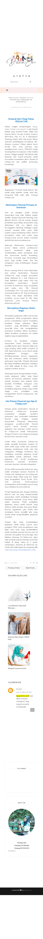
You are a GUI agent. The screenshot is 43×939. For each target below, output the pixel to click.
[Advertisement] (21, 28)
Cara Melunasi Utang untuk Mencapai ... (17, 607)
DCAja (19, 689)
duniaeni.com (17, 107)
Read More (12, 851)
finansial (14, 563)
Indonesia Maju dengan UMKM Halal (18, 638)
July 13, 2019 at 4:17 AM (23, 692)
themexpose (27, 890)
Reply (32, 710)
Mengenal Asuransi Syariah (17, 668)
